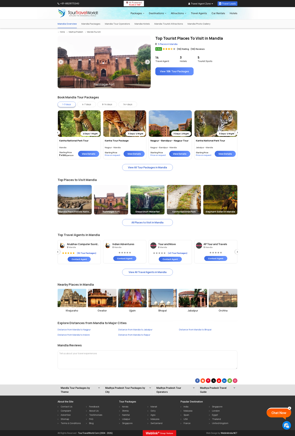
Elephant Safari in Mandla (220, 211)
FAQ (91, 419)
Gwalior (102, 310)
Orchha (223, 310)
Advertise (66, 414)
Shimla (125, 410)
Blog (91, 423)
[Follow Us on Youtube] (219, 380)
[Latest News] (203, 380)
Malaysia (155, 419)
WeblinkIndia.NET (229, 433)
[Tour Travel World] (78, 13)
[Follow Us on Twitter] (213, 380)
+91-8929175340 (69, 3)
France (187, 423)
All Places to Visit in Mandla (147, 222)
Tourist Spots (205, 59)
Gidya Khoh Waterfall (147, 211)
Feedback (94, 406)
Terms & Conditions (71, 423)
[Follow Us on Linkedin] (224, 380)
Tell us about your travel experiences (78, 353)
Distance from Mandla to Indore (74, 334)
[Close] (289, 408)
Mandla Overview (67, 23)
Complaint (66, 410)
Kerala (125, 406)
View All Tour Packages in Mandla (147, 167)
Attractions (177, 13)
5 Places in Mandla (167, 44)
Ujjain (132, 310)
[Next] (147, 62)
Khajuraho (72, 310)
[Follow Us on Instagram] (235, 380)
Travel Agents (199, 13)
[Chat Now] (287, 425)
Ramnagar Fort (111, 211)
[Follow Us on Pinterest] (208, 380)
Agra (153, 414)
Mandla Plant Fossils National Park (75, 211)
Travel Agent (162, 59)
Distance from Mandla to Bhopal (195, 329)
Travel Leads (229, 3)
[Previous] (60, 62)
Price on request (112, 155)
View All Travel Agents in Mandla (148, 272)
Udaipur (126, 419)
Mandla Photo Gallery (199, 23)
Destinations (156, 13)
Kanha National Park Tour (73, 140)
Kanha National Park (184, 211)
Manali (154, 406)
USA (186, 419)
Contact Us (66, 406)
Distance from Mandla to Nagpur (74, 329)
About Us (94, 410)
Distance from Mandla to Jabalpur (135, 329)
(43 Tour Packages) (177, 253)
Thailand (216, 419)
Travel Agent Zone (201, 3)
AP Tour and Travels (215, 244)
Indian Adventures (123, 244)
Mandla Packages (90, 23)
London (216, 410)
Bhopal (162, 310)
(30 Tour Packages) (86, 253)
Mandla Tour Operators (117, 23)
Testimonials (95, 414)
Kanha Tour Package (117, 140)
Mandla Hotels (142, 23)
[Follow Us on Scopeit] (229, 380)
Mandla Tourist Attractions (168, 23)
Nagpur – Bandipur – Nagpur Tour (169, 140)
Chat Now (278, 413)
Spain (186, 414)
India (186, 406)
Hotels (233, 13)
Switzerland (156, 423)
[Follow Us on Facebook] (197, 380)
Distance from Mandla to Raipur (134, 334)
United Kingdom (220, 423)
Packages (136, 13)
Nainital (126, 414)
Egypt (215, 414)
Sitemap (65, 419)
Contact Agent (79, 259)
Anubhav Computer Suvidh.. (83, 244)
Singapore (127, 423)
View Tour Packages (174, 71)
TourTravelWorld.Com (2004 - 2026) (95, 433)
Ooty (153, 410)
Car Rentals (218, 13)
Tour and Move (167, 244)
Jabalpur (193, 310)
